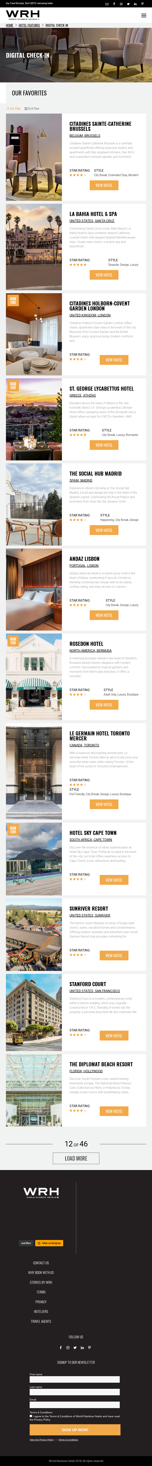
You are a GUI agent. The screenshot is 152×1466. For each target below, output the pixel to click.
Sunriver (102, 915)
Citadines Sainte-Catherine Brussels (100, 126)
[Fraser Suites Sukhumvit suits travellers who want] (21, 1209)
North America (82, 650)
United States (81, 221)
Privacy (41, 1301)
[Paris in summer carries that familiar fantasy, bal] (21, 1232)
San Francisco (107, 991)
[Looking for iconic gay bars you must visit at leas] (40, 1220)
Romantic (132, 435)
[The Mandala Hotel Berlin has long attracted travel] (40, 1209)
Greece (76, 395)
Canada (76, 745)
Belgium (76, 136)
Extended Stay (117, 175)
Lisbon (93, 565)
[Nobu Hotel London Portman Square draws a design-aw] (60, 1220)
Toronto (91, 745)
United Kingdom (83, 315)
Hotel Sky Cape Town (93, 832)
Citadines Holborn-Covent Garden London (100, 306)
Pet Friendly (77, 794)
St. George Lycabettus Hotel (102, 388)
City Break (100, 175)
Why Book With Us (41, 1272)
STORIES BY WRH (41, 1282)
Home (9, 25)
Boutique (132, 694)
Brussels (92, 136)
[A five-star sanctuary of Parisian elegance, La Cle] (21, 1220)
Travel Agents (41, 1321)
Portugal (78, 565)
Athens (89, 395)
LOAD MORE (76, 1158)
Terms (41, 1291)
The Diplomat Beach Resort (101, 1064)
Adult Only (110, 694)
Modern (133, 175)
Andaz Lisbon (85, 558)
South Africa (81, 840)
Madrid (86, 480)
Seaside (113, 264)
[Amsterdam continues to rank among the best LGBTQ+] (60, 1209)
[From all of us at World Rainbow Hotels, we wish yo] (40, 1232)
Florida (76, 1071)
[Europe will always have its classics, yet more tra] (60, 1232)
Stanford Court (88, 984)
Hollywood (93, 1071)
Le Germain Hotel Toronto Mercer (100, 735)
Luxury (134, 264)
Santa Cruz (104, 221)
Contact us (41, 1262)
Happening (107, 520)
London (104, 315)
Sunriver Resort (89, 908)
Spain (74, 480)
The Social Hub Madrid (96, 473)
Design (124, 264)
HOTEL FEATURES (29, 25)
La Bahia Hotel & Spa (93, 213)
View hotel (104, 185)
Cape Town (103, 840)
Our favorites (29, 92)
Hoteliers (41, 1311)
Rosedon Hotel (86, 643)
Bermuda (104, 650)
